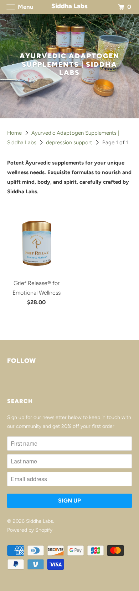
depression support (70, 142)
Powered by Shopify (29, 530)
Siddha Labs (39, 521)
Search (20, 401)
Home (15, 133)
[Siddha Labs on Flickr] (8, 381)
